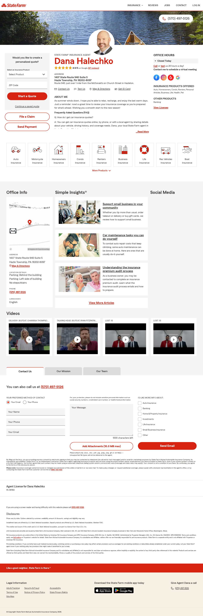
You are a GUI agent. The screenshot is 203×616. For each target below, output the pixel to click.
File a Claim (27, 116)
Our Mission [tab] (63, 371)
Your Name (13, 412)
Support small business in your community (123, 206)
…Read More (142, 131)
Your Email (16, 402)
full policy (17, 537)
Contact (181, 5)
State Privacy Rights (59, 592)
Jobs (167, 5)
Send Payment (27, 126)
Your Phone (33, 402)
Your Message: (79, 407)
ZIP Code (13, 85)
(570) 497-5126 (17, 292)
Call (156, 66)
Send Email (167, 445)
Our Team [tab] (102, 371)
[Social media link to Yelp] (171, 78)
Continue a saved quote (27, 106)
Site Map (10, 597)
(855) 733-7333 (56, 470)
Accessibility (55, 588)
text (163, 66)
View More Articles (101, 302)
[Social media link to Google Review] (178, 78)
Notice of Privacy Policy (34, 592)
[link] (14, 5)
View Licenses (161, 107)
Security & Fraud (31, 588)
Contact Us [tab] (25, 371)
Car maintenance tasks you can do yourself (123, 237)
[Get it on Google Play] (124, 590)
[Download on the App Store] (103, 590)
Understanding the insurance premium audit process (121, 269)
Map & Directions (21, 266)
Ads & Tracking (13, 588)
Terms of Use (12, 592)
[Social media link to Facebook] (156, 78)
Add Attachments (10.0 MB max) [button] (101, 446)
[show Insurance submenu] (141, 5)
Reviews (153, 5)
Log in (196, 5)
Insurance (134, 5)
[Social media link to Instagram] (164, 78)
